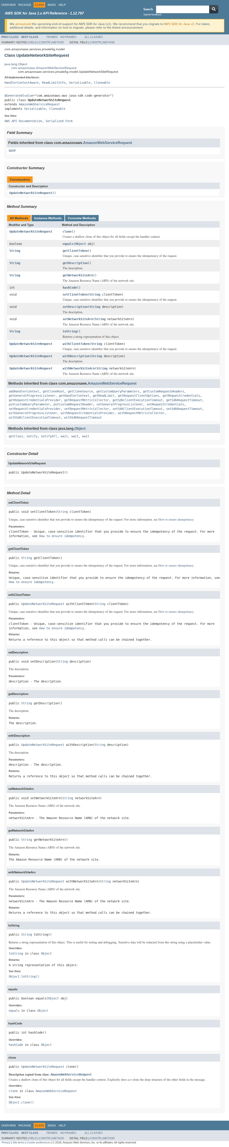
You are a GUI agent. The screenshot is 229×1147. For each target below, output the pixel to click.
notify (32, 436)
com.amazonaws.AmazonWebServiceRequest (43, 68)
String (14, 250)
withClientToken (76, 344)
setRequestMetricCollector (86, 409)
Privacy (6, 1142)
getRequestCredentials (181, 395)
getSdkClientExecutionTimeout (137, 400)
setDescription (75, 307)
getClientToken (75, 250)
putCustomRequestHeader (73, 404)
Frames (52, 37)
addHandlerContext (24, 391)
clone (67, 231)
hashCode (70, 287)
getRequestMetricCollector (86, 400)
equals (68, 244)
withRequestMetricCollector (141, 413)
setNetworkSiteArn (78, 319)
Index (52, 4)
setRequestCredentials (165, 404)
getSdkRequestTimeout (184, 400)
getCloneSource (80, 391)
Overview (8, 4)
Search (148, 9)
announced (23, 24)
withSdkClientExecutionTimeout (35, 417)
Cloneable (102, 82)
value (28, 95)
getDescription (75, 263)
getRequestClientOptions (138, 395)
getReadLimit (103, 395)
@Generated (13, 95)
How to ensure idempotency (175, 519)
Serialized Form (59, 121)
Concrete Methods (82, 218)
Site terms (19, 1142)
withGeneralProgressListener (33, 413)
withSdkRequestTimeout (83, 417)
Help (62, 4)
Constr (44, 42)
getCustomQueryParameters (117, 391)
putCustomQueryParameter (29, 404)
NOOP (12, 150)
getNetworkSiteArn (78, 275)
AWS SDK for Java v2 (179, 24)
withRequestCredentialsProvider (87, 413)
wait (64, 436)
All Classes (94, 37)
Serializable (79, 82)
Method (58, 42)
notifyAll (49, 436)
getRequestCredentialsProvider (35, 400)
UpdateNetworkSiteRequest (30, 193)
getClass (16, 436)
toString (70, 331)
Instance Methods (48, 218)
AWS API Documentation (23, 121)
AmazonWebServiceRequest (39, 104)
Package (24, 4)
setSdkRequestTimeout (184, 409)
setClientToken (75, 294)
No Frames (68, 37)
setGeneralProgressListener (119, 404)
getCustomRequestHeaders (163, 391)
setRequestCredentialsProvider (35, 409)
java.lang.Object (15, 64)
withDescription (76, 356)
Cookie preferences (39, 1142)
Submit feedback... (153, 14)
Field (33, 42)
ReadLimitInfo (53, 82)
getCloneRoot (53, 391)
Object (80, 244)
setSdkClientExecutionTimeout (137, 409)
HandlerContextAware (21, 82)
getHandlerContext (74, 395)
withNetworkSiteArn (79, 368)
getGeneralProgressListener (32, 395)
